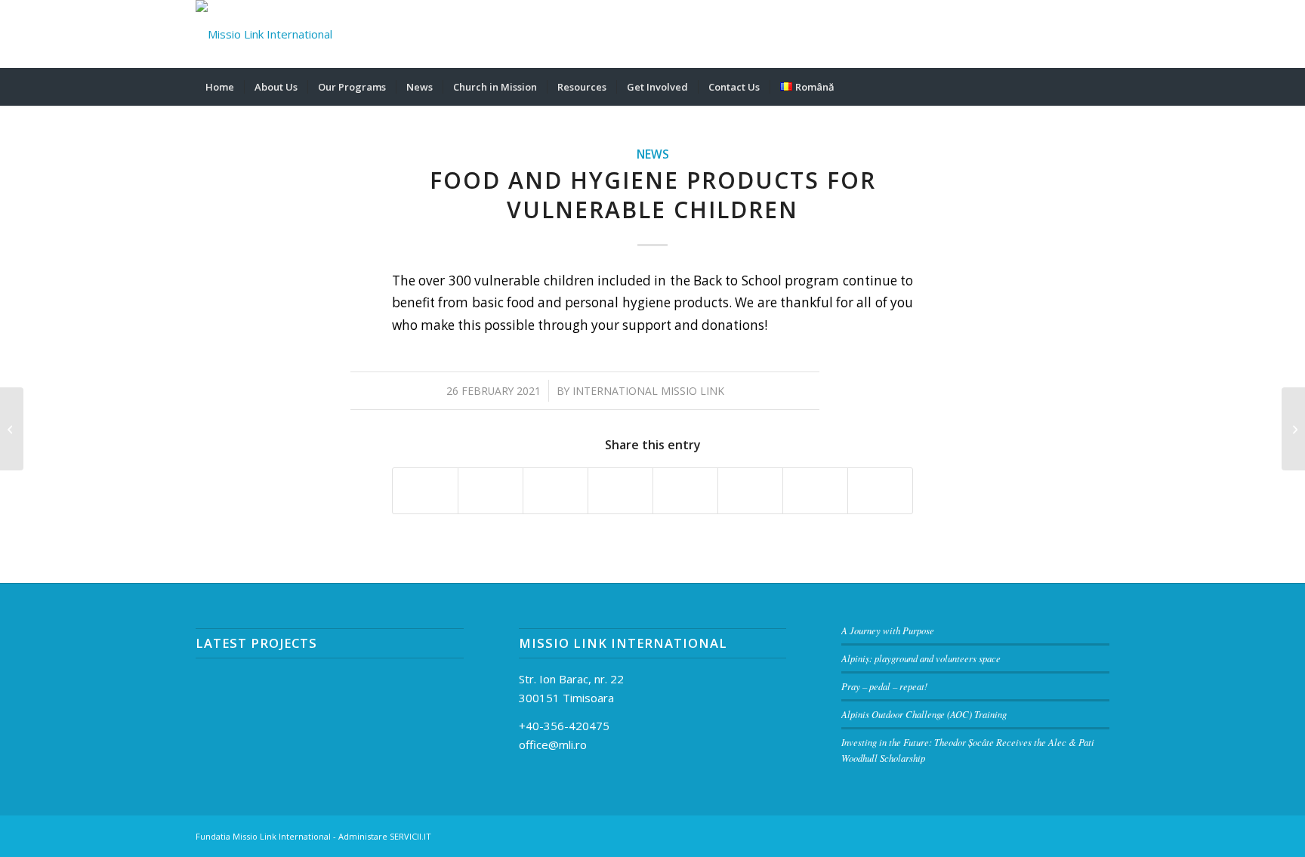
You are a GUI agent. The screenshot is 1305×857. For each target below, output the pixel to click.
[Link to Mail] (1030, 34)
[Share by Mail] (880, 490)
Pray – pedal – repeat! (884, 686)
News (653, 154)
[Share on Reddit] (815, 490)
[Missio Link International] (264, 34)
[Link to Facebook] (1052, 34)
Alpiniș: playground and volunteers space (921, 658)
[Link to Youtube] (1098, 34)
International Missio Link (648, 391)
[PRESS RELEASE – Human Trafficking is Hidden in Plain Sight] (11, 428)
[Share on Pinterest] (555, 490)
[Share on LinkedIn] (620, 490)
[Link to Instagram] (1075, 34)
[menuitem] (220, 87)
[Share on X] (490, 490)
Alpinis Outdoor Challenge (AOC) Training (924, 713)
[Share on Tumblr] (685, 490)
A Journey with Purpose (887, 630)
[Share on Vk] (750, 490)
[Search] (1099, 87)
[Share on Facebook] (425, 490)
